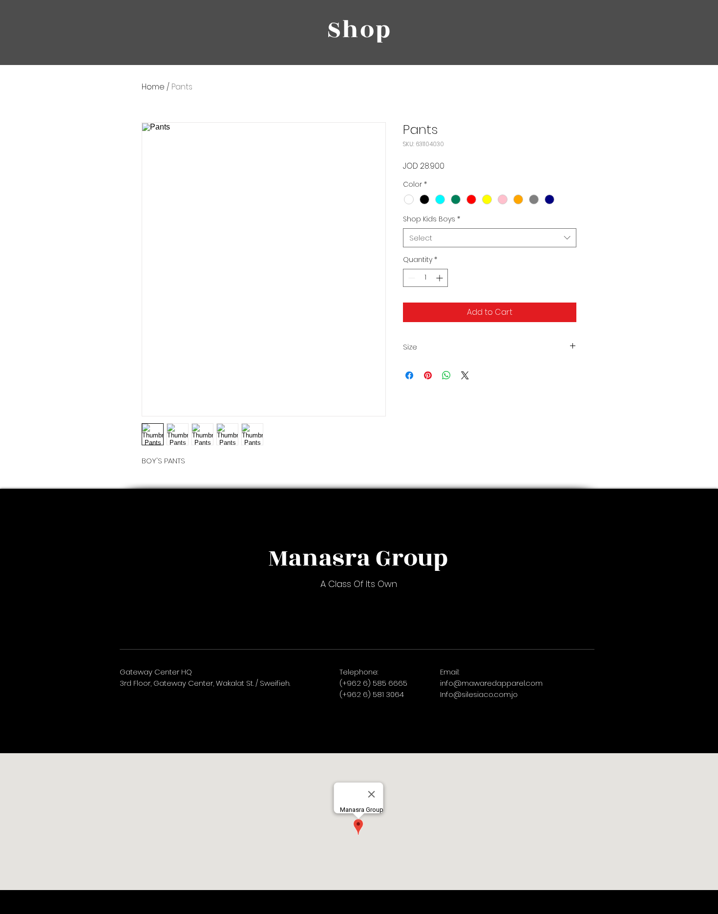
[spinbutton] (425, 277)
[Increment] (440, 277)
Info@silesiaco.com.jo (479, 694)
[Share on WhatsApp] (446, 375)
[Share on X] (465, 375)
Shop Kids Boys (431, 219)
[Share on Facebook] (409, 375)
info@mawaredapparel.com (491, 683)
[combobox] (489, 237)
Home (153, 86)
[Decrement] (410, 277)
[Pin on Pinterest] (428, 375)
